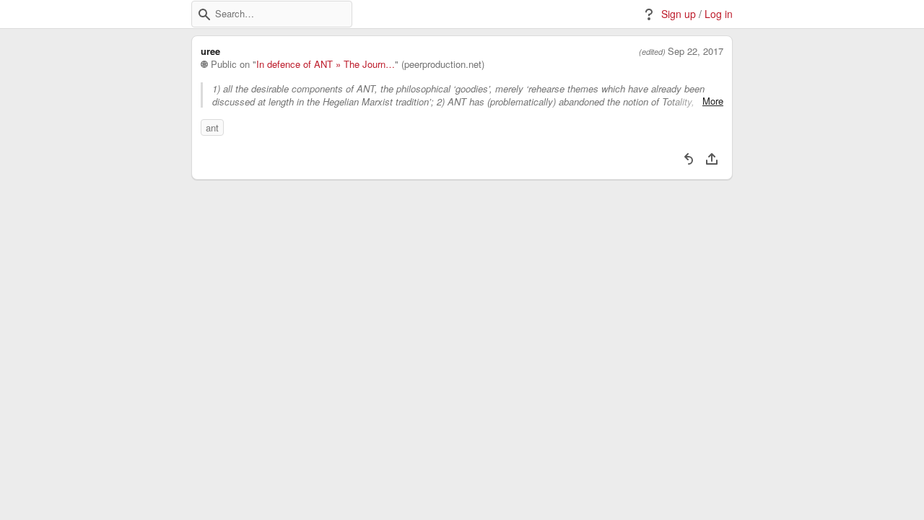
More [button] (712, 101)
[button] (204, 14)
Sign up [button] (678, 14)
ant (212, 127)
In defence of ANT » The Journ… (325, 64)
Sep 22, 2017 (695, 51)
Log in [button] (719, 14)
